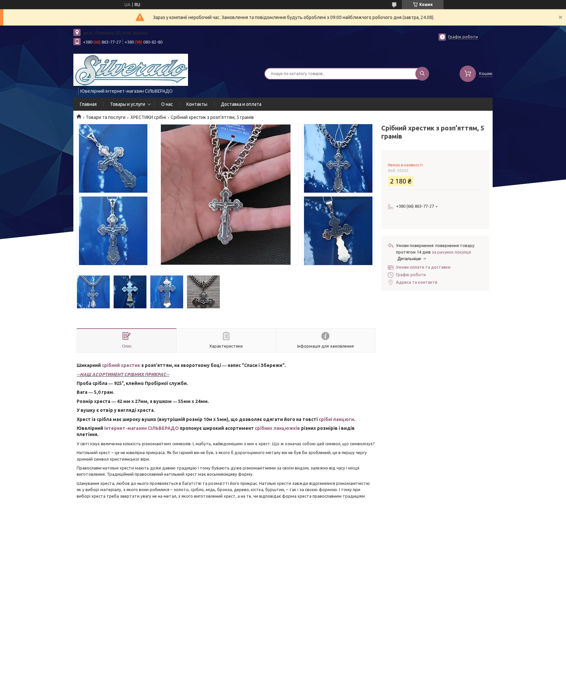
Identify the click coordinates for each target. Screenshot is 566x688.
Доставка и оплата (241, 104)
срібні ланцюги (336, 419)
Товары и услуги (127, 104)
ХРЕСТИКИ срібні (148, 117)
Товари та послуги (105, 117)
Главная (88, 104)
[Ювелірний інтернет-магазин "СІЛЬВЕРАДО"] (130, 69)
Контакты (196, 104)
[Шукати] (422, 74)
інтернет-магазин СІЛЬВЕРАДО (141, 428)
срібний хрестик (121, 365)
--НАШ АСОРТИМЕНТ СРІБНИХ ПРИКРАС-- (123, 374)
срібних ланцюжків (277, 428)
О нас (167, 104)
